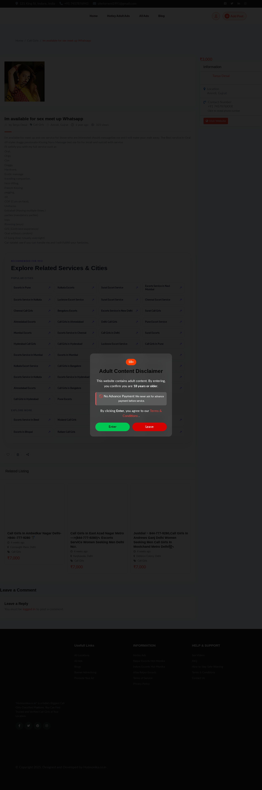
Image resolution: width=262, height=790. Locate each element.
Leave (149, 426)
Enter (113, 426)
